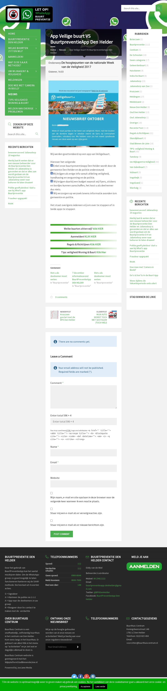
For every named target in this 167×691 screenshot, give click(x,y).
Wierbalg (134, 187)
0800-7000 (76, 580)
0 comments (61, 297)
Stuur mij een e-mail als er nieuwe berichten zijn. (77, 524)
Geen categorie (137, 60)
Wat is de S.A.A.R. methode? (18, 64)
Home (53, 49)
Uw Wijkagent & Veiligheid (18, 72)
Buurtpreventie (137, 44)
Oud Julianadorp (138, 117)
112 (79, 563)
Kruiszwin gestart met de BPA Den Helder (67, 317)
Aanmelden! (15, 56)
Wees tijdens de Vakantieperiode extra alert (143, 282)
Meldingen (15, 79)
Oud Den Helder (137, 112)
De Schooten (136, 55)
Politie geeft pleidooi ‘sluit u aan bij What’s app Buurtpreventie (21, 190)
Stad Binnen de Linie (139, 143)
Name (54, 446)
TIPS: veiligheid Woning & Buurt (18, 101)
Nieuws (62, 49)
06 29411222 (99, 578)
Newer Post (65, 311)
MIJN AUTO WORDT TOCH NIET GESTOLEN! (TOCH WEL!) (99, 318)
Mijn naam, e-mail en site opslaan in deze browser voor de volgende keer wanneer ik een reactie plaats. (82, 499)
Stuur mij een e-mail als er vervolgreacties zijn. (76, 513)
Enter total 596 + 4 (60, 415)
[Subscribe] (77, 646)
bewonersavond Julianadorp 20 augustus (22, 154)
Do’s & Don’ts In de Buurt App (144, 275)
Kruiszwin (134, 91)
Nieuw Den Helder (138, 107)
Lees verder (100, 686)
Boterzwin (135, 39)
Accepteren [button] (85, 686)
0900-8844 (76, 575)
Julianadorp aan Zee (140, 86)
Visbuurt (134, 172)
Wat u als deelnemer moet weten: (58, 276)
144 (79, 584)
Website (55, 477)
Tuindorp (134, 156)
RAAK (10, 203)
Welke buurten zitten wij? (18, 49)
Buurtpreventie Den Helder (19, 40)
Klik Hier (101, 252)
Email (54, 462)
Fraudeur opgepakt (17, 198)
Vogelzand (135, 182)
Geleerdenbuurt (137, 65)
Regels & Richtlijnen (139, 133)
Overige (134, 122)
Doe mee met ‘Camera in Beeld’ (21, 87)
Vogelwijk (134, 177)
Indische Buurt (137, 75)
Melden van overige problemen (20, 110)
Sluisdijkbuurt (136, 138)
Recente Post (136, 127)
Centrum (134, 49)
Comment (56, 382)
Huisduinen (135, 70)
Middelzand (135, 101)
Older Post (101, 311)
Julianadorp (135, 81)
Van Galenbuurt (137, 167)
